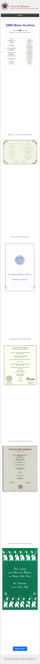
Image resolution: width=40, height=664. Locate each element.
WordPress (30, 659)
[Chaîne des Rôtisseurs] (20, 9)
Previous (5, 287)
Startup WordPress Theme (16, 659)
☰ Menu (20, 15)
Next (34, 287)
